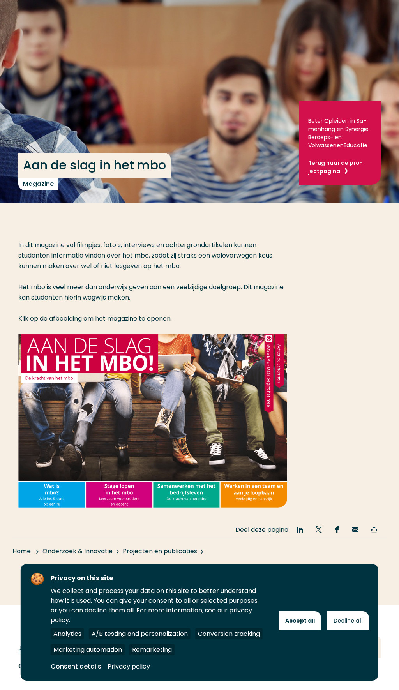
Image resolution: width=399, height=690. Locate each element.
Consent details (76, 666)
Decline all (348, 621)
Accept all (300, 621)
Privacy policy (129, 666)
